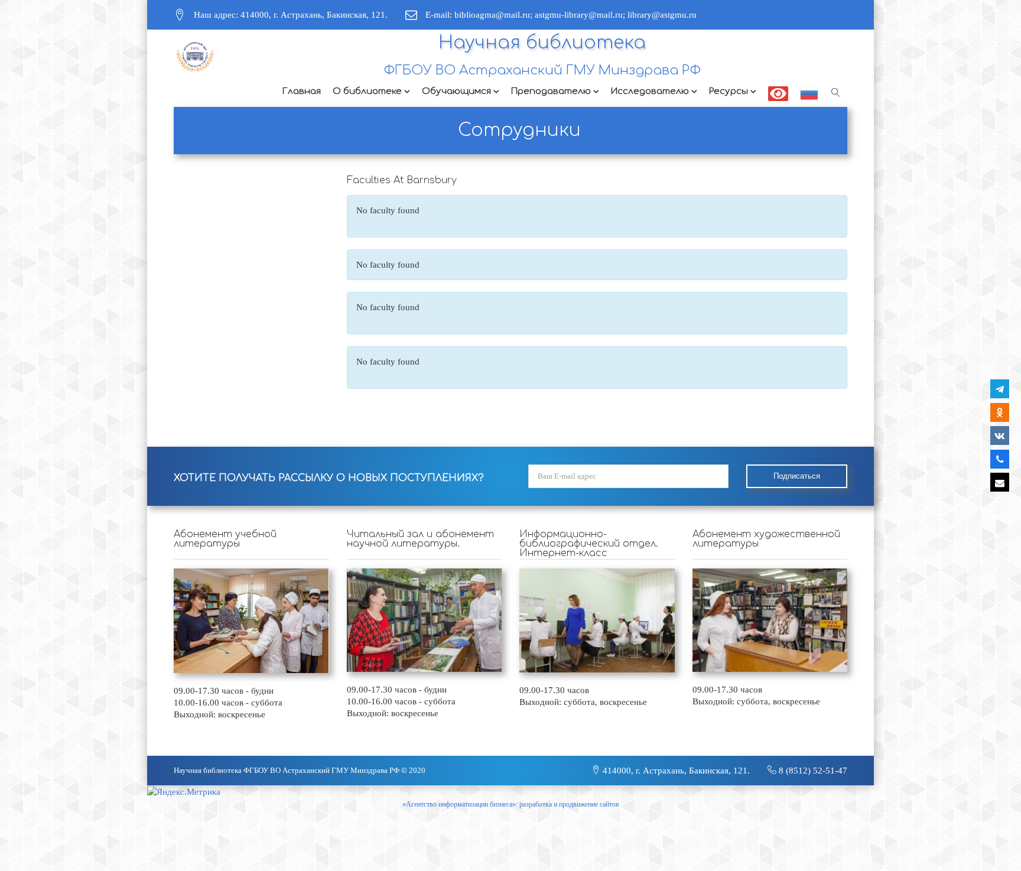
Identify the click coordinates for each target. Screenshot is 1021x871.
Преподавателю (551, 91)
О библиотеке (367, 91)
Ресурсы (728, 91)
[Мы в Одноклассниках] (999, 412)
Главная (301, 91)
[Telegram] (999, 388)
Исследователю (650, 91)
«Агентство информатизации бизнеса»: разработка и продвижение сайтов (510, 804)
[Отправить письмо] (999, 482)
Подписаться (796, 476)
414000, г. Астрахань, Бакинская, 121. (675, 770)
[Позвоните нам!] (999, 459)
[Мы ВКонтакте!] (999, 435)
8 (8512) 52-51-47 (811, 770)
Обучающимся (456, 91)
